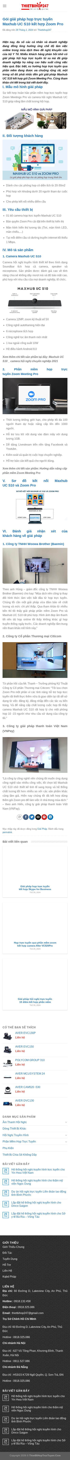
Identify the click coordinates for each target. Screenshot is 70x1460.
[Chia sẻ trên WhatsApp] (19, 817)
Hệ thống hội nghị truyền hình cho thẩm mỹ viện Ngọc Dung (37, 1182)
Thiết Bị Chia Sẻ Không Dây (20, 1154)
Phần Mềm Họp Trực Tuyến (19, 1141)
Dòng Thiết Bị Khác (14, 1128)
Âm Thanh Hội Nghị (15, 1122)
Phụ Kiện (8, 1148)
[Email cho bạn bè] (38, 817)
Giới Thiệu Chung (13, 1247)
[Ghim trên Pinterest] (44, 817)
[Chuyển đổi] (66, 1122)
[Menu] (5, 6)
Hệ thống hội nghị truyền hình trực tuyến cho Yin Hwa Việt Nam (38, 1171)
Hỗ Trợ (7, 1264)
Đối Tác (7, 1252)
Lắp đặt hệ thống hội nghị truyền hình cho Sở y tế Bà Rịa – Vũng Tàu (38, 1215)
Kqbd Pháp (9, 1276)
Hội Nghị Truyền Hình (16, 1135)
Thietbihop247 (44, 30)
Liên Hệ (7, 1270)
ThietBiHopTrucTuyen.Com (44, 1455)
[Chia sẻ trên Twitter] (32, 817)
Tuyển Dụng (10, 1258)
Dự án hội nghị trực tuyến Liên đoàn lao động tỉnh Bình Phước (38, 1193)
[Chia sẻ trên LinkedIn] (50, 817)
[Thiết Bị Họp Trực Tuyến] (35, 5)
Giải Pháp (42, 829)
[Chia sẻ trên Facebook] (26, 817)
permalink (7, 832)
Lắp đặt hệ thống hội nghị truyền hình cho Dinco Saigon (36, 1204)
